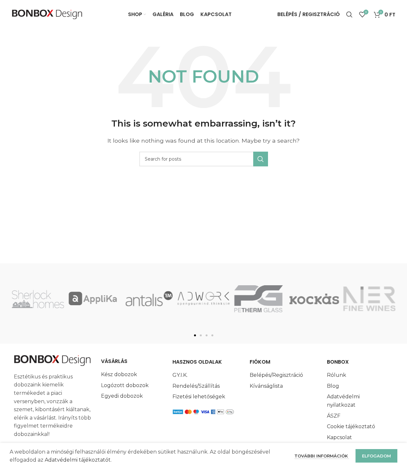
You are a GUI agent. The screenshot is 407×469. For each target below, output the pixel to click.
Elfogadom (376, 455)
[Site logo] (47, 14)
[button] (195, 335)
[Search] (349, 14)
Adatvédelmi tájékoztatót (78, 460)
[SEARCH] (260, 159)
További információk (321, 455)
